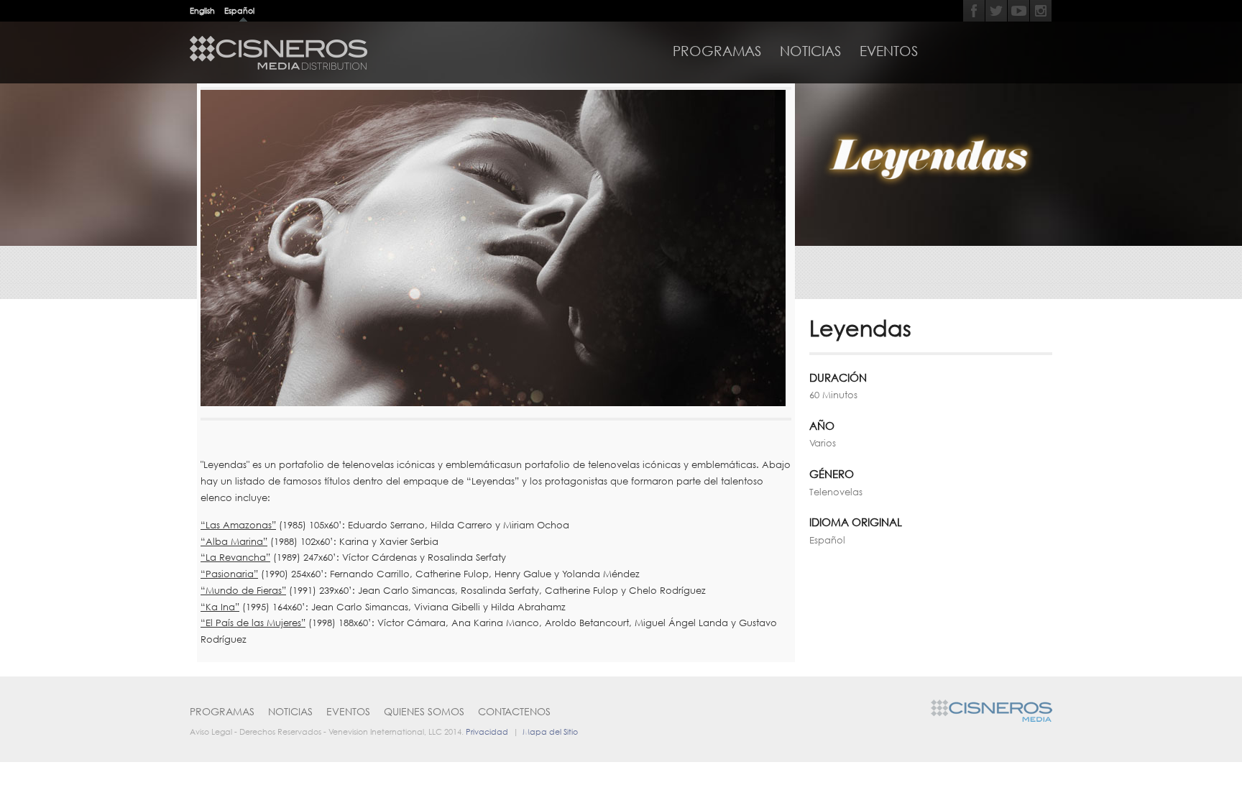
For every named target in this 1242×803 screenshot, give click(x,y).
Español (239, 10)
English (202, 10)
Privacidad (487, 731)
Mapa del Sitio (550, 731)
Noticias (810, 51)
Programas (717, 51)
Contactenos (514, 711)
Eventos (889, 51)
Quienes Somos (424, 711)
